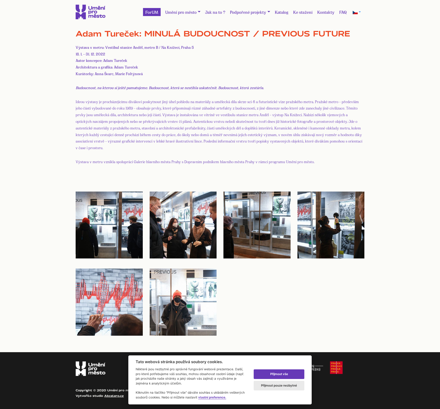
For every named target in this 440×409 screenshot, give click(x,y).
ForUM (151, 12)
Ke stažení (303, 12)
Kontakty (326, 12)
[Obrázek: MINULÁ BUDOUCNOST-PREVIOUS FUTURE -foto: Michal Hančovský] (109, 224)
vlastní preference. (212, 397)
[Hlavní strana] (90, 12)
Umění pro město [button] (181, 12)
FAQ (343, 12)
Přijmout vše (279, 374)
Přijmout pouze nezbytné (279, 385)
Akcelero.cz (114, 395)
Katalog (282, 12)
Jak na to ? (215, 12)
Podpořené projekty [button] (248, 12)
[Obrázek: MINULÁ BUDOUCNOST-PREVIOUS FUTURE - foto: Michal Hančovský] (183, 224)
